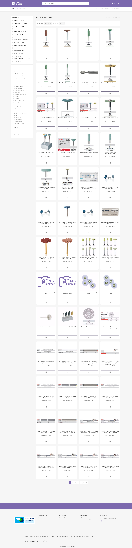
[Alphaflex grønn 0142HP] (110, 37)
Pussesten (17, 98)
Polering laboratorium (19, 100)
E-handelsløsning (62, 546)
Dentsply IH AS (17, 61)
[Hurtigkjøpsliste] (115, 3)
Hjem (109, 17)
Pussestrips (17, 96)
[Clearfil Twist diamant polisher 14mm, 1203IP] (46, 212)
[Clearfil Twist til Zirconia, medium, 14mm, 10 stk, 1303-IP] (67, 247)
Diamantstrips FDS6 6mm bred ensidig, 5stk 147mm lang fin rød (67, 432)
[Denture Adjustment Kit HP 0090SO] (67, 316)
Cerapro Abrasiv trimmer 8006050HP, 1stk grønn (67, 188)
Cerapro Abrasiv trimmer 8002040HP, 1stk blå (110, 153)
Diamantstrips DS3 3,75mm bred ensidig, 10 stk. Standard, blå (67, 397)
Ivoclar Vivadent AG (19, 26)
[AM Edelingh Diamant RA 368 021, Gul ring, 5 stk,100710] (89, 72)
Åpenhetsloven (43, 521)
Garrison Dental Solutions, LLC (22, 58)
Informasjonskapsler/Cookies (46, 519)
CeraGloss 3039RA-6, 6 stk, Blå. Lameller (88, 118)
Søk (87, 3)
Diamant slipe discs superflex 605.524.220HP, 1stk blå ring (110, 327)
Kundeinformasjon (65, 517)
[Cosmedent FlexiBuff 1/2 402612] (89, 281)
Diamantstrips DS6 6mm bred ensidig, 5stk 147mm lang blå (88, 397)
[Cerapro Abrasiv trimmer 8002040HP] (110, 142)
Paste (16, 104)
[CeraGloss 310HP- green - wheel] (110, 107)
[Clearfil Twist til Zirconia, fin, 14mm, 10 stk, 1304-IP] (110, 212)
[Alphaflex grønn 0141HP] (89, 37)
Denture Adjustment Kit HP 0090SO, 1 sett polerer (67, 327)
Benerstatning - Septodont (20, 131)
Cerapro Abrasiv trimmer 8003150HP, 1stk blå (46, 188)
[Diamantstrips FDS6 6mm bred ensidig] (67, 421)
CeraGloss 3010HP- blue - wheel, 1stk (67, 117)
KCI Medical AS (17, 56)
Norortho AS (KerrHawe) (20, 45)
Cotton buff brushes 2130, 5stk (46, 326)
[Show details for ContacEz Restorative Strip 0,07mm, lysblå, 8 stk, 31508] (67, 281)
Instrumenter (17, 84)
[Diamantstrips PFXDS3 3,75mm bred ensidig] (89, 456)
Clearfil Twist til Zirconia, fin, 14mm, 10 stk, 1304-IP (110, 223)
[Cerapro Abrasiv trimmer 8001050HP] (89, 142)
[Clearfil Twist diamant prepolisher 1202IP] (89, 212)
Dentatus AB (17, 48)
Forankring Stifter (18, 121)
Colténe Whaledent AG (19, 20)
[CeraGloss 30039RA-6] (46, 107)
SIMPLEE (16, 127)
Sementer (16, 115)
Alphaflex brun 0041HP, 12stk (46, 48)
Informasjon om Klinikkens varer (88, 519)
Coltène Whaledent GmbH (20, 23)
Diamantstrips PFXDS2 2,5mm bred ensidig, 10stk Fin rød (67, 467)
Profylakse (16, 80)
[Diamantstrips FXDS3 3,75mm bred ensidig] (89, 421)
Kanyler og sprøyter (18, 71)
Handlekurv (118, 3)
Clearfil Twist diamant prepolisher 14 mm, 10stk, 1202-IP (88, 223)
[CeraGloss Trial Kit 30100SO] (46, 142)
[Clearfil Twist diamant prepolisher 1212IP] (67, 212)
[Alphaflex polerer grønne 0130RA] (46, 72)
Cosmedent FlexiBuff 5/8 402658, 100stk (110, 293)
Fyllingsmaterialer (18, 119)
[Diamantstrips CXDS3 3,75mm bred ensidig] (110, 351)
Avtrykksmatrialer (18, 69)
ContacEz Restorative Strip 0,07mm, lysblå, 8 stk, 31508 (67, 293)
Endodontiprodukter (19, 123)
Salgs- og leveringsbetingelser (47, 517)
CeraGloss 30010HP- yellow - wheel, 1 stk (110, 83)
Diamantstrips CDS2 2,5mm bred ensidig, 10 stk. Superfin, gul (46, 362)
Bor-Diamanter (17, 117)
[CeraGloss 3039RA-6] (89, 107)
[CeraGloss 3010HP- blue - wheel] (67, 107)
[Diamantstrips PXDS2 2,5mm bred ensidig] (110, 456)
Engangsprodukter (18, 125)
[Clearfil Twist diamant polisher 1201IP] (110, 177)
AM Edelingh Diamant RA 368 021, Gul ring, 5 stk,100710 (88, 83)
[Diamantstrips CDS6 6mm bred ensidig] (89, 351)
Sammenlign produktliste (87, 517)
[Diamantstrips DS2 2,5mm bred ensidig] (46, 386)
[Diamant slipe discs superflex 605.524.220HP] (110, 316)
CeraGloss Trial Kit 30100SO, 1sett (46, 152)
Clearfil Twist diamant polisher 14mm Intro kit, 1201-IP (110, 188)
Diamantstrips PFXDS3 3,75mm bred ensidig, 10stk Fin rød (89, 467)
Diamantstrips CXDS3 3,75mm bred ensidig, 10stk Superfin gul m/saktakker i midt (110, 363)
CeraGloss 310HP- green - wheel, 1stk (110, 118)
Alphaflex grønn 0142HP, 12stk (110, 48)
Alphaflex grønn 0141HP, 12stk (89, 48)
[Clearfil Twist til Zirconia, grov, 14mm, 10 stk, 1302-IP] (46, 247)
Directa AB (16, 37)
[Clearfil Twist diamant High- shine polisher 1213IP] (89, 177)
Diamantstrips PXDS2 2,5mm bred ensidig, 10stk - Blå (110, 467)
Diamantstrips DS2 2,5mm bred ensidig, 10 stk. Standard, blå (46, 397)
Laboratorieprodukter (19, 75)
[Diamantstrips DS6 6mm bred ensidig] (89, 386)
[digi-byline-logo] (58, 546)
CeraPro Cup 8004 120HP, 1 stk (67, 152)
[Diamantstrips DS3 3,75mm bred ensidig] (67, 386)
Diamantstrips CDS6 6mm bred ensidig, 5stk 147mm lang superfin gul (88, 363)
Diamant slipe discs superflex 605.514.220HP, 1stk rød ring (88, 327)
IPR (15, 108)
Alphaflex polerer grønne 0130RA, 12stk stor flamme (46, 83)
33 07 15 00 (59, 536)
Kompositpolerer (18, 102)
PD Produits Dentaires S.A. (20, 42)
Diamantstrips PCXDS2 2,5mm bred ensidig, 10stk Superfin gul (110, 432)
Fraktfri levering (44, 541)
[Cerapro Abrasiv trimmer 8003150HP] (46, 177)
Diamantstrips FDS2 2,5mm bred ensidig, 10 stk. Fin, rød (110, 397)
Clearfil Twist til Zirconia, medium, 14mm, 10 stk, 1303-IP (67, 258)
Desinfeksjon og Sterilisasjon (20, 113)
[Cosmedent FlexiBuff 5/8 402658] (110, 281)
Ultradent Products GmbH (20, 31)
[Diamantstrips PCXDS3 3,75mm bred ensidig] (46, 456)
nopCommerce (103, 540)
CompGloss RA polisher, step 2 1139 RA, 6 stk (110, 258)
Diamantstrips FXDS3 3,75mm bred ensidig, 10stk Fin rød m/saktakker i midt (89, 432)
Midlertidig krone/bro (19, 73)
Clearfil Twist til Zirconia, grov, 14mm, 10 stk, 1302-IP (46, 258)
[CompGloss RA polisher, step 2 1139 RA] (110, 247)
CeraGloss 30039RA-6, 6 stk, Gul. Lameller (46, 118)
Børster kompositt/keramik (20, 94)
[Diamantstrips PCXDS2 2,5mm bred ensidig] (110, 421)
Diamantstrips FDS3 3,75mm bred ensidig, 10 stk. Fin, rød (46, 432)
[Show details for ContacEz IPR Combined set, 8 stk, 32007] (46, 281)
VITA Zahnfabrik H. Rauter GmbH (21, 39)
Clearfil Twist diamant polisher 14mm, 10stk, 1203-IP (46, 223)
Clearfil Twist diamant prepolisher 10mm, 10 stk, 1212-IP (67, 223)
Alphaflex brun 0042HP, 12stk (67, 48)
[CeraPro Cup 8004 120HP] (67, 142)
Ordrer (62, 519)
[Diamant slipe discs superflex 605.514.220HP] (89, 316)
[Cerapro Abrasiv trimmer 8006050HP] (67, 177)
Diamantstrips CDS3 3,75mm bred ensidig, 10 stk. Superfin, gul (67, 362)
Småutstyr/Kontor (18, 82)
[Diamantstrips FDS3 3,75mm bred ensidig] (46, 421)
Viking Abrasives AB (18, 34)
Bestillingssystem (18, 129)
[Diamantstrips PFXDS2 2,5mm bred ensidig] (67, 456)
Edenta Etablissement (19, 53)
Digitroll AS (73, 546)
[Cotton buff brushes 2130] (46, 316)
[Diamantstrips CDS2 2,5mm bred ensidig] (46, 351)
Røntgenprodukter (18, 86)
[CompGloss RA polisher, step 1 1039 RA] (89, 247)
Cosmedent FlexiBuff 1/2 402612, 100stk (89, 293)
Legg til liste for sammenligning (46, 58)
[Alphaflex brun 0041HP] (46, 37)
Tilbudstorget (64, 521)
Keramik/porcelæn (19, 92)
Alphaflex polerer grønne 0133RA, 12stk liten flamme (67, 83)
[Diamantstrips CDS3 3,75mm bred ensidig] (67, 351)
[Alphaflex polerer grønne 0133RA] (67, 72)
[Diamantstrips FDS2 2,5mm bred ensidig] (110, 386)
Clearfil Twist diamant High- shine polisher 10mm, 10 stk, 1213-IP (88, 188)
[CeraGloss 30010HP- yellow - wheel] (110, 72)
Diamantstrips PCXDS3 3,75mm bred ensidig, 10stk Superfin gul (46, 467)
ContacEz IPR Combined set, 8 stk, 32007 (46, 293)
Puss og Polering (18, 88)
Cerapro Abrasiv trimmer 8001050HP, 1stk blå (89, 153)
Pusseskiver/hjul (18, 106)
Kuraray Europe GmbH (19, 50)
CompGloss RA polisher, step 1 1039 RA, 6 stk (88, 258)
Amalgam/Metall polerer (20, 90)
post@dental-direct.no (69, 536)
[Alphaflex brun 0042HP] (67, 37)
